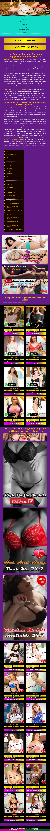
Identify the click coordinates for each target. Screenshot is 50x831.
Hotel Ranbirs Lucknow (36, 759)
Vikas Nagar (36, 363)
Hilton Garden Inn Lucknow (14, 790)
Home (24, 16)
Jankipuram (10, 184)
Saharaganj (14, 333)
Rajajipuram (10, 187)
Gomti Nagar (24, 24)
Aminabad (9, 168)
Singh (25, 1)
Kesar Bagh (10, 200)
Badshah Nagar (11, 198)
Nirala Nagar (10, 152)
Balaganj (9, 171)
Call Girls (24, 19)
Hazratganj (24, 27)
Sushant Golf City (11, 154)
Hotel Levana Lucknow (14, 759)
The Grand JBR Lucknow (36, 730)
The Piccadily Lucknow (14, 730)
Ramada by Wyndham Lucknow (12, 226)
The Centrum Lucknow (14, 699)
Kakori (24, 32)
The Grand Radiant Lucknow (36, 790)
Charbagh (9, 173)
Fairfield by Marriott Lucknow (14, 210)
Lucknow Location (25, 47)
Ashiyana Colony (11, 195)
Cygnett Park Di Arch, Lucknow (12, 207)
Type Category (25, 40)
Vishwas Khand (36, 394)
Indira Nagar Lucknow (24, 29)
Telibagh (9, 157)
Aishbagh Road (11, 192)
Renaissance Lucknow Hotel (14, 229)
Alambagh (9, 179)
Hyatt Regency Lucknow (14, 820)
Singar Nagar (36, 333)
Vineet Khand (14, 394)
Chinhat (9, 176)
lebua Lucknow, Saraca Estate (36, 820)
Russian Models (24, 21)
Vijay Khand (14, 363)
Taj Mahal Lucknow (36, 699)
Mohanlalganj (10, 160)
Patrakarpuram (14, 423)
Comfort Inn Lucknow (36, 423)
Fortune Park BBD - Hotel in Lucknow (14, 213)
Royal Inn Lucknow (14, 669)
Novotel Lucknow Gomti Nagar (13, 217)
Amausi (9, 165)
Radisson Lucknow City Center (13, 222)
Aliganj (8, 181)
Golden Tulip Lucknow (36, 669)
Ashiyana (9, 190)
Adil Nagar (9, 162)
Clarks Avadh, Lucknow (13, 203)
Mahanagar (24, 34)
